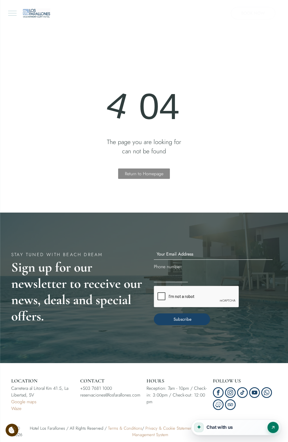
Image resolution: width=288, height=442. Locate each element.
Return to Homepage (144, 173)
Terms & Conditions (125, 428)
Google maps (23, 401)
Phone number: (168, 266)
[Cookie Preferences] (12, 430)
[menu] (12, 13)
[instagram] (230, 393)
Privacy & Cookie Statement (169, 428)
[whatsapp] (266, 393)
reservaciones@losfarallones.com (110, 395)
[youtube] (254, 393)
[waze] (218, 405)
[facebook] (218, 393)
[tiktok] (242, 393)
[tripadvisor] (230, 405)
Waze (16, 408)
